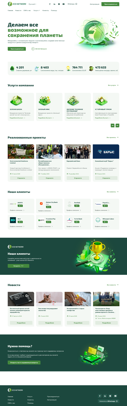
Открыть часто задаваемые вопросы (24, 362)
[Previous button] (112, 125)
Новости (18, 10)
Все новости (111, 285)
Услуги (29, 396)
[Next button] (117, 125)
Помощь (54, 10)
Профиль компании (16, 210)
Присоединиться (110, 4)
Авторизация (94, 4)
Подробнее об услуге (16, 118)
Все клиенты (111, 192)
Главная (10, 10)
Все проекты (111, 137)
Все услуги (112, 85)
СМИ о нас (27, 10)
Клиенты (45, 10)
